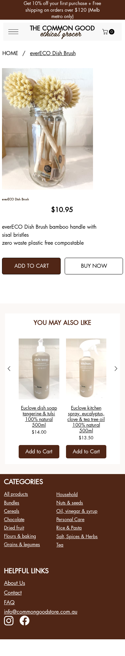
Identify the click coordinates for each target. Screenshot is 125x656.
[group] (62, 398)
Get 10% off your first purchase (55, 3)
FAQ (9, 602)
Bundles (11, 502)
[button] (109, 31)
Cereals (11, 511)
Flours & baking (20, 536)
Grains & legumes (22, 544)
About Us (14, 583)
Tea (59, 544)
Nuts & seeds (69, 502)
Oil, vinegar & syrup (76, 511)
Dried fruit (14, 527)
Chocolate (14, 519)
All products (16, 494)
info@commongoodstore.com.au (40, 611)
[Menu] (13, 32)
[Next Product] (116, 369)
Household (67, 494)
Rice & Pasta (69, 527)
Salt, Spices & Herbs (77, 536)
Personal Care (70, 519)
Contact (13, 592)
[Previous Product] (9, 369)
